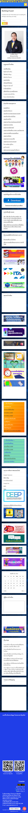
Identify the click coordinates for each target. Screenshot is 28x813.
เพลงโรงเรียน (7, 80)
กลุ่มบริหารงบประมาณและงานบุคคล (12, 113)
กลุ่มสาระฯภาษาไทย (8, 125)
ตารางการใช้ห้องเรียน (9, 409)
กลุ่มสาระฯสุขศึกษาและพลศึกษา (11, 133)
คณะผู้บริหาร (7, 108)
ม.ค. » (23, 590)
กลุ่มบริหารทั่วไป (7, 119)
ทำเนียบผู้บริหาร (7, 88)
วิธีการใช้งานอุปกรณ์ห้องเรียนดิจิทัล (12, 431)
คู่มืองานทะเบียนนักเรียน (10, 458)
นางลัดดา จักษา (14, 56)
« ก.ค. (5, 590)
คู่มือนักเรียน (7, 455)
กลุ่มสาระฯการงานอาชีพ (9, 139)
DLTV (5, 486)
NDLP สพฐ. (6, 478)
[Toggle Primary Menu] (25, 4)
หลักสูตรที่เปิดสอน (8, 83)
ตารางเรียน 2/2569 (8, 449)
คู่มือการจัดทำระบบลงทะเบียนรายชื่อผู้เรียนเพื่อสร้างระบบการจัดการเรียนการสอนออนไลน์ (14, 226)
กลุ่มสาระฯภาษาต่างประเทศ (10, 141)
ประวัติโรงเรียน (7, 69)
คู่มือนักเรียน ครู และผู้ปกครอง (11, 91)
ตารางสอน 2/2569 (8, 415)
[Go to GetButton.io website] (24, 811)
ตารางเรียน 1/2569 (8, 446)
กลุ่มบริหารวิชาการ (8, 111)
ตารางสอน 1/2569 (8, 412)
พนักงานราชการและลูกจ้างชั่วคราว (12, 150)
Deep (5, 489)
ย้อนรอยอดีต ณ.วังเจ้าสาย (10, 239)
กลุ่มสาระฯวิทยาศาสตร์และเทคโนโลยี (12, 122)
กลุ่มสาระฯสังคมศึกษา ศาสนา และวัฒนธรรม (14, 130)
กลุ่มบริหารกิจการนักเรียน (9, 116)
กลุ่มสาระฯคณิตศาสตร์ (9, 127)
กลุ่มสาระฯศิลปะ (7, 136)
